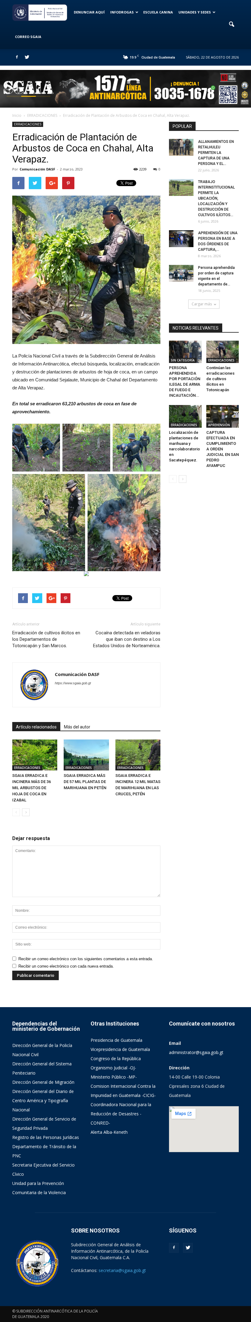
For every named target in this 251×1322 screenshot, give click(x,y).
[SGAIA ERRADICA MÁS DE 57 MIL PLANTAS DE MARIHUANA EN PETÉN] (86, 754)
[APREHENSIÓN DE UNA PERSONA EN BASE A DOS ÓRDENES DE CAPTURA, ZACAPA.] (181, 238)
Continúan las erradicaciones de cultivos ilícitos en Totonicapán (220, 378)
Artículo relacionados (36, 726)
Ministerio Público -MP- (114, 1077)
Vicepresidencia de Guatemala (120, 1049)
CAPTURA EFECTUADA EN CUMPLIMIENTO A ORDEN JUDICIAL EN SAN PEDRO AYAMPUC (222, 449)
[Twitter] (27, 57)
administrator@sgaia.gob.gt (196, 1052)
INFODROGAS (122, 12)
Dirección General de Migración (43, 1082)
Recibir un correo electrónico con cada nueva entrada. (66, 966)
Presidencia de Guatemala (116, 1040)
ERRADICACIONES (27, 124)
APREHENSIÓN (219, 425)
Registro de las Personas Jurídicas (45, 1137)
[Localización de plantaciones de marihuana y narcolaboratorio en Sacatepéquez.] (185, 416)
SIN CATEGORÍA (183, 360)
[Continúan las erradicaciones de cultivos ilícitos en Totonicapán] (222, 352)
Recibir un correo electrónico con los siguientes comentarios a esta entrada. (85, 959)
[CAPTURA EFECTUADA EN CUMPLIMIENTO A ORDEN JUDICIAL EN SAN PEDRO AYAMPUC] (222, 416)
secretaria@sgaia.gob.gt (122, 1270)
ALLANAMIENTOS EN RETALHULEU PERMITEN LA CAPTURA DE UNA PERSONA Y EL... (216, 152)
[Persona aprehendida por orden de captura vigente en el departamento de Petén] (181, 273)
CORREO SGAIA (28, 36)
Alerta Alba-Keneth (109, 1132)
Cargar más (202, 304)
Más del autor (77, 726)
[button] (231, 24)
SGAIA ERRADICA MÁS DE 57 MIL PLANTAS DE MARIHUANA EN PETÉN (85, 781)
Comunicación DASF (37, 169)
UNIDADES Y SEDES (194, 12)
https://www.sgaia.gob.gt (73, 683)
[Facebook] (16, 57)
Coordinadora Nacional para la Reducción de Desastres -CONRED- (121, 1114)
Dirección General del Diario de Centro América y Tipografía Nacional (43, 1100)
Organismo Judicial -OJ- (113, 1068)
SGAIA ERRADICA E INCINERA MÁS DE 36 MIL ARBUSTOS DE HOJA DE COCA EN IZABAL (31, 787)
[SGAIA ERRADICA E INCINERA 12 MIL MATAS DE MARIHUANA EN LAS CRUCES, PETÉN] (137, 754)
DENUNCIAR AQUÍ (89, 12)
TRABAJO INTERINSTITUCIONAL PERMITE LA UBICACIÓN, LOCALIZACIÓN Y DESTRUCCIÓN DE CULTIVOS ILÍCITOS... (216, 198)
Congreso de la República (116, 1058)
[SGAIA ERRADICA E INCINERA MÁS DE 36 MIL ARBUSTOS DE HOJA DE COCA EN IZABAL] (34, 754)
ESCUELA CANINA (158, 12)
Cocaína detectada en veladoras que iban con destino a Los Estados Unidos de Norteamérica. (126, 639)
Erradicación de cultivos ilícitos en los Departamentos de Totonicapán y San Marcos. (46, 639)
